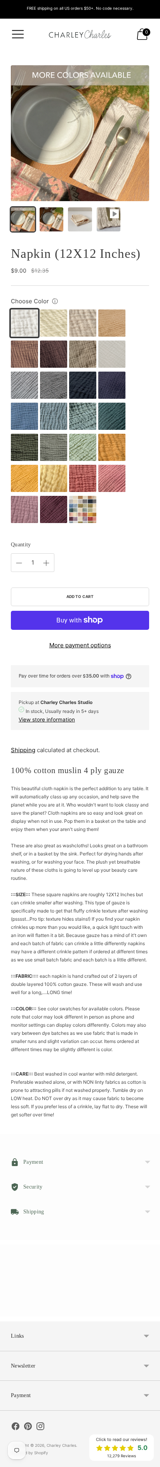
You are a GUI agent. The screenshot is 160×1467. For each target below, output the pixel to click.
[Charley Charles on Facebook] (15, 1427)
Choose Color (30, 301)
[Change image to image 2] (52, 219)
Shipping (23, 750)
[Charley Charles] (80, 34)
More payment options (80, 645)
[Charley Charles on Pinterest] (28, 1427)
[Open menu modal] (18, 34)
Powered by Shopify (29, 1452)
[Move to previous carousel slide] (11, 1310)
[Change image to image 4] (109, 219)
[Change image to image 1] (23, 219)
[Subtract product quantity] (19, 563)
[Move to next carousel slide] (149, 1310)
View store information (47, 719)
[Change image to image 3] (80, 219)
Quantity (21, 545)
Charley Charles (61, 1445)
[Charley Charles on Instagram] (40, 1427)
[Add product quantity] (46, 563)
